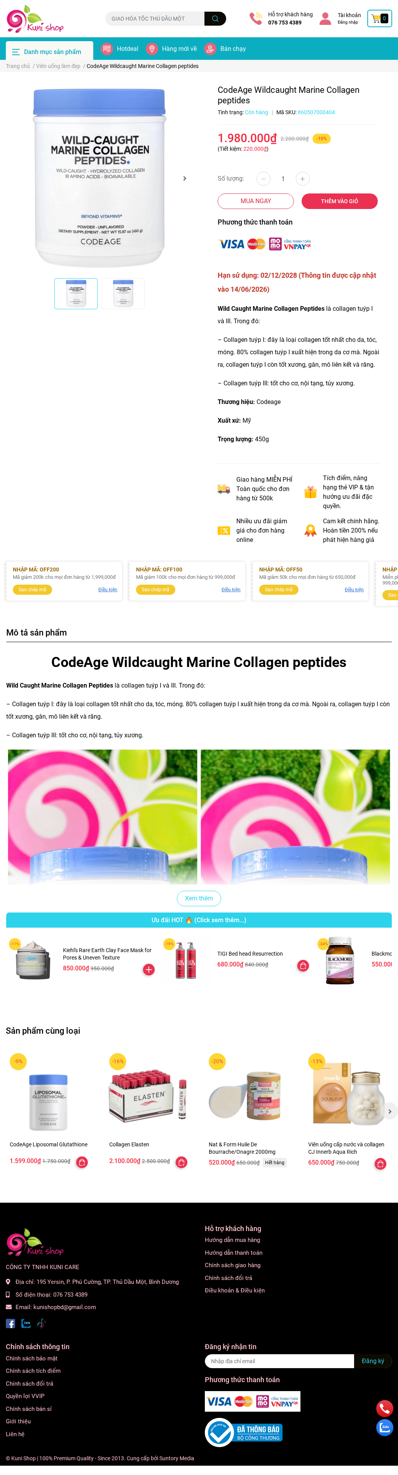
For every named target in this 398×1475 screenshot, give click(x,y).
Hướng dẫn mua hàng (232, 1239)
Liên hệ (15, 1434)
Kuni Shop (23, 1458)
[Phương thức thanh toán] (265, 243)
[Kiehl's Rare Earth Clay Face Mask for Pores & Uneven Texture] (31, 960)
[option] (99, 178)
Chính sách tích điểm (33, 1370)
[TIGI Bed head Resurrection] (186, 960)
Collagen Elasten (129, 1144)
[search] (215, 19)
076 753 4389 (285, 22)
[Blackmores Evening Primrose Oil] (340, 960)
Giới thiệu (18, 1421)
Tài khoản (349, 15)
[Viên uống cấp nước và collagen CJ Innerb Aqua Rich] (348, 1093)
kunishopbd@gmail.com (64, 1307)
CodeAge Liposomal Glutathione (48, 1144)
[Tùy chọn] (303, 966)
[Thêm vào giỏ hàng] (149, 969)
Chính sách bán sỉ (29, 1408)
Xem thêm (199, 898)
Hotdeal (127, 48)
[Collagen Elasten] (149, 1093)
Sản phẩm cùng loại (43, 1031)
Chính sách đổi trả (228, 1278)
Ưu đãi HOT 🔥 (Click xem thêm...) (199, 920)
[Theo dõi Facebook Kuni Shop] (10, 1323)
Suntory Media (176, 1458)
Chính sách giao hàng (232, 1265)
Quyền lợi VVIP (25, 1396)
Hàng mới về (179, 48)
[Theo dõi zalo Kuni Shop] (26, 1323)
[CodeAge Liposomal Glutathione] (50, 1093)
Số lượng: (231, 178)
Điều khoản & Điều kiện (235, 1290)
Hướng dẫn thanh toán (233, 1252)
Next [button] (184, 178)
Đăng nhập (348, 22)
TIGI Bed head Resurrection (250, 954)
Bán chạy (233, 48)
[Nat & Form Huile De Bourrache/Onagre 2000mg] (249, 1093)
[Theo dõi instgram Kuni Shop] (41, 1323)
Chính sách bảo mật (32, 1358)
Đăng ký (373, 1361)
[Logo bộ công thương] (244, 1432)
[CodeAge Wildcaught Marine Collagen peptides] (99, 178)
